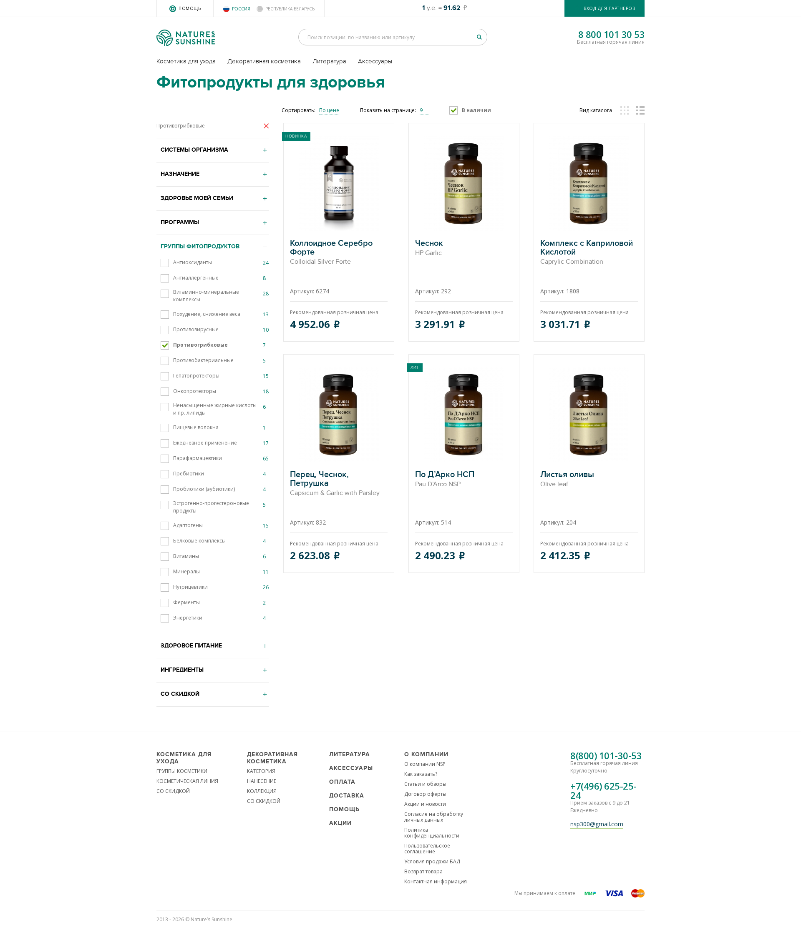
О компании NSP (425, 764)
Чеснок (429, 248)
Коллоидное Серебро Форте (331, 252)
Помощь (190, 8)
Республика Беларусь (290, 9)
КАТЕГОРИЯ (261, 771)
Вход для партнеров (609, 8)
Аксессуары (375, 61)
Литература (329, 61)
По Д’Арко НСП (444, 479)
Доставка (346, 795)
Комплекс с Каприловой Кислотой (586, 252)
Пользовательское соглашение (427, 848)
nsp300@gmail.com (596, 824)
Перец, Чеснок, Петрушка (335, 483)
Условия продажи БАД (432, 861)
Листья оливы (567, 479)
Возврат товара (423, 871)
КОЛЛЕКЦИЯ (262, 791)
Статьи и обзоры (425, 784)
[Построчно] (640, 110)
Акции (340, 823)
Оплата (342, 781)
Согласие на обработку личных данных (433, 816)
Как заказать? (420, 774)
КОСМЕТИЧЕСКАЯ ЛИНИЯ (187, 781)
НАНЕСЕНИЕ (261, 781)
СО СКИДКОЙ (173, 791)
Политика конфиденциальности (431, 832)
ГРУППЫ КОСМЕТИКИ (181, 771)
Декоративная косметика (264, 61)
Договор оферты (425, 794)
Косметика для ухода (186, 61)
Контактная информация (435, 881)
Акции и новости (425, 804)
